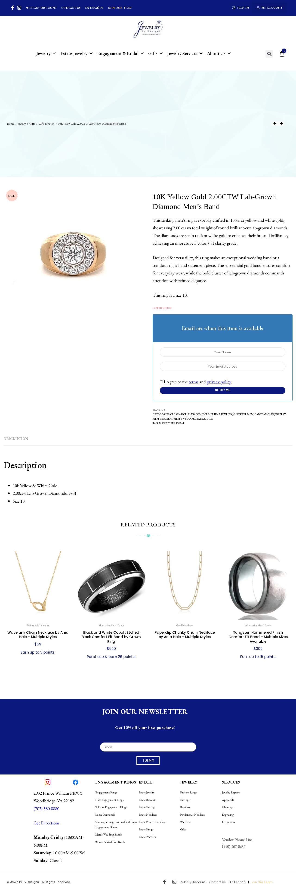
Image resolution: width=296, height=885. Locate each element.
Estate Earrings (147, 807)
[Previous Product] (274, 123)
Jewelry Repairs (231, 792)
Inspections (228, 822)
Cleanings (227, 807)
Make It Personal (172, 423)
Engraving (228, 815)
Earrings (184, 800)
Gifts (152, 53)
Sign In (243, 7)
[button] (269, 54)
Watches (185, 822)
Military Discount (41, 8)
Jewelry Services (182, 53)
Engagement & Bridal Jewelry (210, 414)
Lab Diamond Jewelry (270, 414)
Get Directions (46, 823)
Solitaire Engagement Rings (111, 807)
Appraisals (228, 800)
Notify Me (222, 390)
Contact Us (71, 8)
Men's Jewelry (163, 418)
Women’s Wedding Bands (110, 842)
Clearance (178, 414)
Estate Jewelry (73, 53)
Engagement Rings (106, 792)
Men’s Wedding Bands (189, 418)
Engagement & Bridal (118, 53)
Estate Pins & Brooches (152, 822)
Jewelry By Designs (24, 882)
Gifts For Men (46, 124)
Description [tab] (15, 438)
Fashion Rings (188, 792)
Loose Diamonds (105, 815)
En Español (94, 8)
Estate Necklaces (148, 815)
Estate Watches (147, 837)
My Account (272, 7)
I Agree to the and (197, 382)
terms (193, 382)
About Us (216, 53)
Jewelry (43, 53)
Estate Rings (146, 829)
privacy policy (219, 382)
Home (10, 124)
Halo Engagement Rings (109, 800)
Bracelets (185, 807)
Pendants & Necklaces (192, 815)
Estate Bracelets (147, 800)
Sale (210, 418)
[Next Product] (281, 123)
